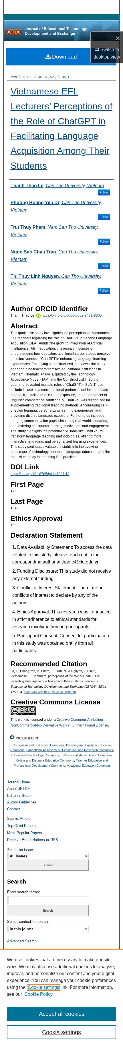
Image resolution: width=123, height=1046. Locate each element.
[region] (61, 997)
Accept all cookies (61, 1014)
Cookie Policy (38, 994)
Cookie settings (43, 987)
